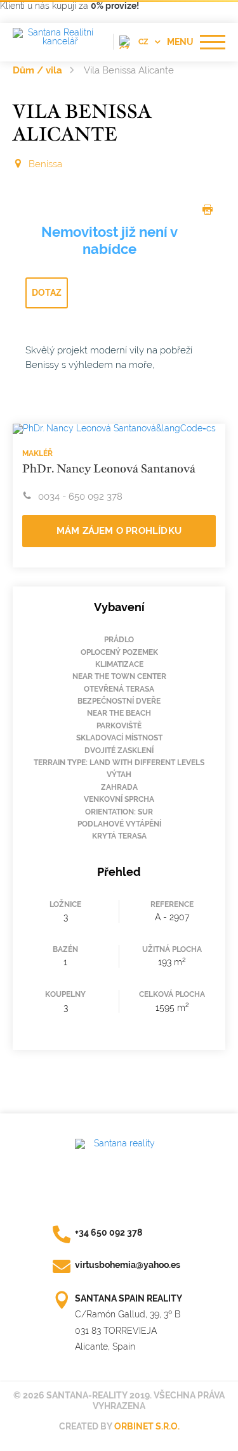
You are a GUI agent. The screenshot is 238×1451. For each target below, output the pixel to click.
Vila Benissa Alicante (129, 70)
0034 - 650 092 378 (80, 496)
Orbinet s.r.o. (147, 1426)
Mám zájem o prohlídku (119, 530)
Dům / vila (37, 70)
